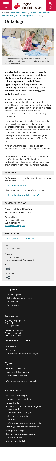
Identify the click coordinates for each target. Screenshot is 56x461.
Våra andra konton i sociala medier (22, 381)
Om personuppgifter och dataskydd (22, 353)
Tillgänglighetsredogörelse (19, 298)
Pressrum (10, 350)
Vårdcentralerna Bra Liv (16, 437)
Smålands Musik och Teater (24, 423)
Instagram (16, 372)
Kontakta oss (12, 346)
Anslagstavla (13, 305)
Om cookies (12, 301)
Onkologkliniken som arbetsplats (20, 238)
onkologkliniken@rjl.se (15, 225)
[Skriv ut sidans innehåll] (8, 269)
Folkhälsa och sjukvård (11, 15)
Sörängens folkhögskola (16, 430)
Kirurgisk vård (28, 15)
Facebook (16, 368)
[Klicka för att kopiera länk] (8, 278)
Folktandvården (13, 403)
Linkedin (16, 375)
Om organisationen (46, 13)
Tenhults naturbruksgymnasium (20, 434)
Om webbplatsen (15, 294)
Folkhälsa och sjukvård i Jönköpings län (23, 407)
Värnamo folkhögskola (16, 441)
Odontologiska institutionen (18, 416)
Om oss (33, 13)
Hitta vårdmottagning (21, 195)
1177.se (15, 185)
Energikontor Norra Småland (19, 399)
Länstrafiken (17, 412)
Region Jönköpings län (19, 13)
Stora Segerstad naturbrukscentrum (22, 426)
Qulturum (10, 419)
